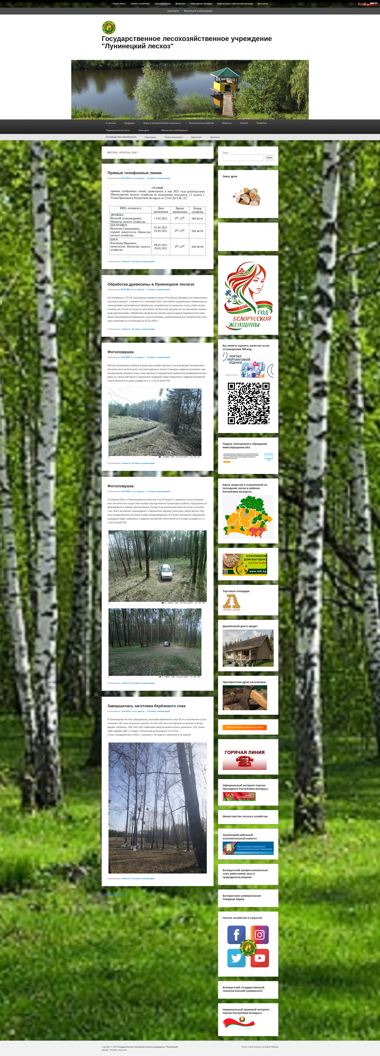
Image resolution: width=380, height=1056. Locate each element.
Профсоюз (261, 123)
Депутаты (180, 3)
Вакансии (227, 123)
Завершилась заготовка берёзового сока (146, 705)
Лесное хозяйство (140, 3)
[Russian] (376, 4)
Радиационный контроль (118, 130)
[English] (364, 4)
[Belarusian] (360, 4)
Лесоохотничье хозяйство (201, 123)
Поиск (225, 152)
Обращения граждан (201, 3)
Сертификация (162, 3)
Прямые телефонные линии (134, 172)
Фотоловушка (120, 351)
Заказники (215, 137)
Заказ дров (173, 11)
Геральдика (150, 137)
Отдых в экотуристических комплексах (161, 123)
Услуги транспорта (173, 137)
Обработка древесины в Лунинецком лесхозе (150, 284)
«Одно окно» (119, 3)
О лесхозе (111, 123)
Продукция (129, 123)
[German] (368, 4)
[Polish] (372, 4)
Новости (244, 123)
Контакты (263, 3)
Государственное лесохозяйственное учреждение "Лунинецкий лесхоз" (187, 42)
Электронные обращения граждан (235, 3)
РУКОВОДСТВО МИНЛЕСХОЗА (121, 137)
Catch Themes (271, 1047)
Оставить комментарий (159, 178)
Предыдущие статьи (114, 894)
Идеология (196, 137)
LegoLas (140, 178)
